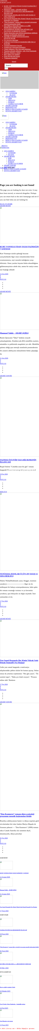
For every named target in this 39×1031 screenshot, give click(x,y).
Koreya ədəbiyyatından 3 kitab (7, 987)
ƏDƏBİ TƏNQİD (6, 376)
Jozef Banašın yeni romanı (6, 1021)
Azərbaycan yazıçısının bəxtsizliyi (15, 47)
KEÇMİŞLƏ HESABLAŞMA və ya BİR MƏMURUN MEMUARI (17, 26)
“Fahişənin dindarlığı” (11, 58)
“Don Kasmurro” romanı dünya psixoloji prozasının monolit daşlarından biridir (20, 23)
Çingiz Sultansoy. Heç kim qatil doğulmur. (17, 49)
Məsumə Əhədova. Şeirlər (12, 53)
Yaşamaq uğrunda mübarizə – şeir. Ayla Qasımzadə (20, 51)
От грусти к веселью (11, 40)
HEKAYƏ (3, 492)
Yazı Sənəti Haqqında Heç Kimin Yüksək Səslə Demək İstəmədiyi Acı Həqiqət (19, 661)
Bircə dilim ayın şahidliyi (12, 54)
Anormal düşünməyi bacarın (13, 45)
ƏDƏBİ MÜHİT (5, 206)
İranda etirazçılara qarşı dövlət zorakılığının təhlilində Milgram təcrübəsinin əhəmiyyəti (20, 34)
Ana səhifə (3, 168)
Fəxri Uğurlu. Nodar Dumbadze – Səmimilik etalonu (12, 1004)
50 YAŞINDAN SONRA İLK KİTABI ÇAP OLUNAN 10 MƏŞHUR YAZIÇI (18, 30)
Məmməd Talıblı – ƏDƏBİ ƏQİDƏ (15, 9)
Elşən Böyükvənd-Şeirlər (12, 56)
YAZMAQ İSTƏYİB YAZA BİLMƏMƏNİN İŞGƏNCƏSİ (13, 930)
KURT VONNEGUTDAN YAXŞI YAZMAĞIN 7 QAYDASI (14, 873)
